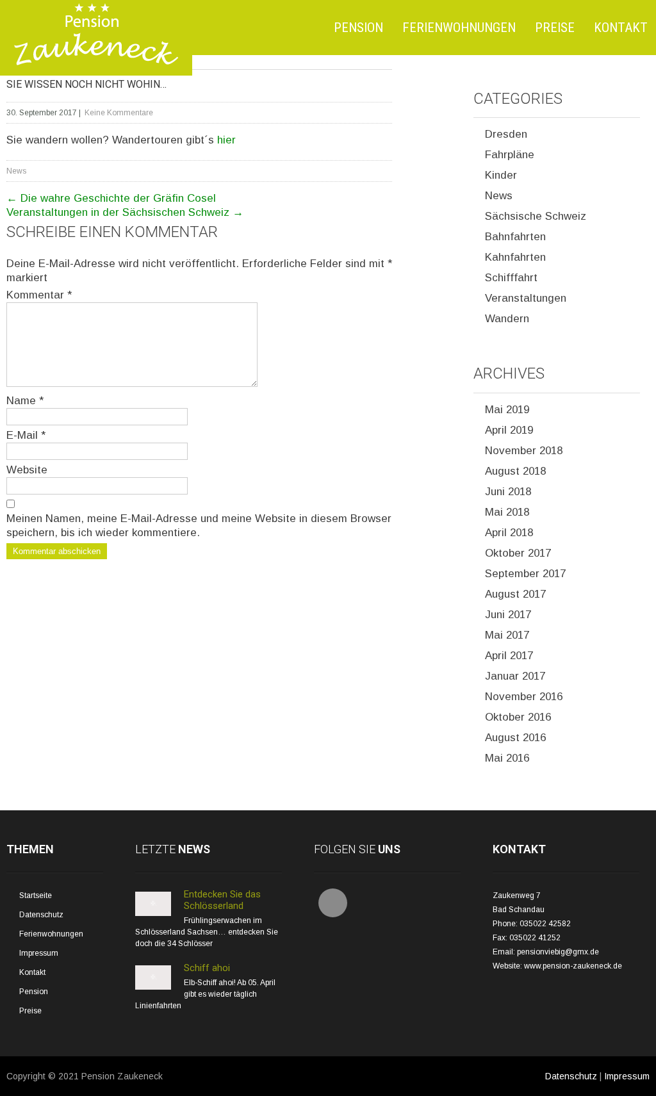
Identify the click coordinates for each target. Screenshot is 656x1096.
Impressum (38, 953)
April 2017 (509, 656)
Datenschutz (41, 914)
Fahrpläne (509, 155)
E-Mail (25, 435)
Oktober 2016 (518, 717)
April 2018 (509, 533)
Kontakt (621, 27)
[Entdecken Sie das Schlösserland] (153, 913)
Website (26, 470)
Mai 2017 (507, 635)
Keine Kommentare (119, 112)
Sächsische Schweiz (535, 216)
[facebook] (332, 902)
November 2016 (523, 697)
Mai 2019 (507, 410)
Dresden (506, 134)
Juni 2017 (508, 615)
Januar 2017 (515, 676)
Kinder (501, 175)
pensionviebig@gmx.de (558, 951)
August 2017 (515, 594)
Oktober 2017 (518, 553)
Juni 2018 (508, 492)
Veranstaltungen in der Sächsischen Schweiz (124, 212)
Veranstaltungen (525, 298)
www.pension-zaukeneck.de (573, 965)
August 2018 (515, 471)
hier (226, 140)
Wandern (507, 319)
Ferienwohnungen (459, 27)
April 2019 (509, 430)
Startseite (35, 895)
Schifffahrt (511, 278)
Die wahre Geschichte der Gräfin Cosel (111, 198)
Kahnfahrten (515, 257)
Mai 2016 (507, 758)
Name (25, 401)
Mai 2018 (507, 512)
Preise (555, 27)
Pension (358, 27)
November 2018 (523, 451)
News (16, 171)
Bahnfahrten (515, 237)
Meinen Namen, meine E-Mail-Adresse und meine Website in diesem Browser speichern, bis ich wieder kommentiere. (198, 525)
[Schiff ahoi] (153, 987)
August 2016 (515, 738)
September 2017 (525, 574)
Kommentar (39, 295)
